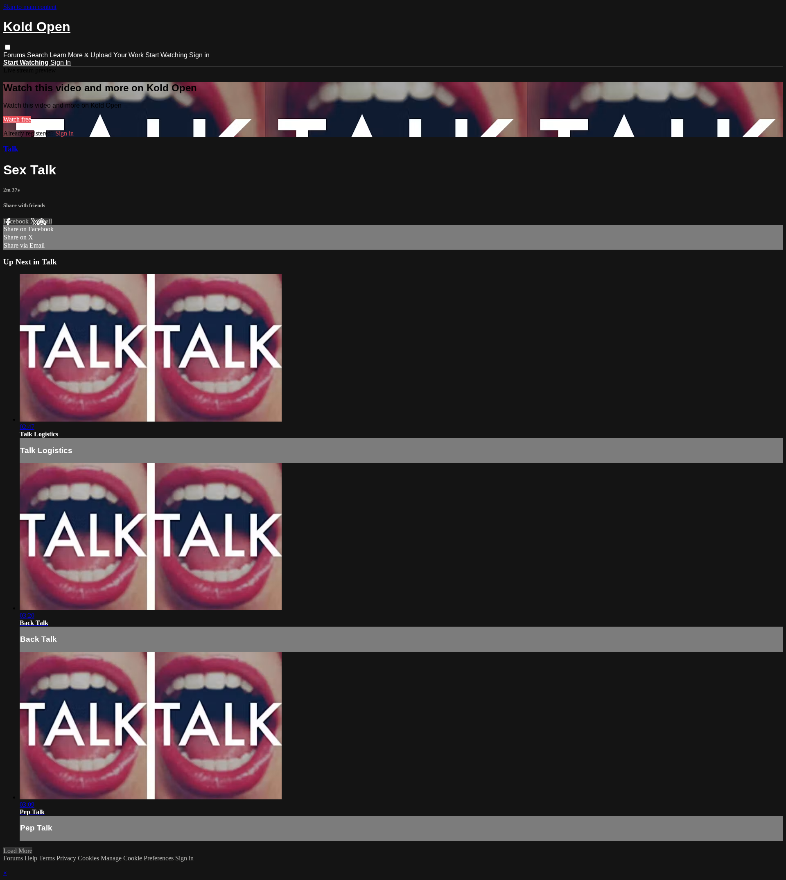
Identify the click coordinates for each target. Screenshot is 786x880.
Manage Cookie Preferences (138, 858)
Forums (15, 55)
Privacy (67, 858)
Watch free (17, 119)
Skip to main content (29, 6)
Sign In (60, 62)
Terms (47, 858)
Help (32, 858)
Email (44, 221)
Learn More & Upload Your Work (97, 55)
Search (38, 55)
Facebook (16, 221)
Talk (10, 148)
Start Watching (167, 55)
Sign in (199, 55)
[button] (7, 47)
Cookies (89, 858)
